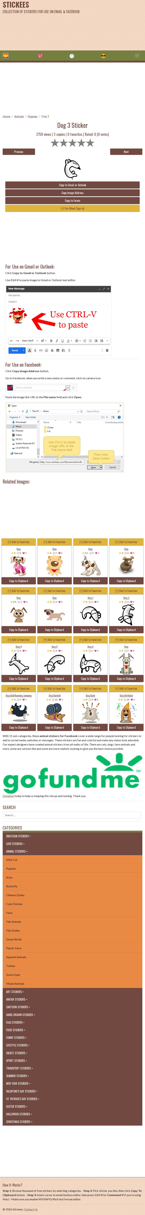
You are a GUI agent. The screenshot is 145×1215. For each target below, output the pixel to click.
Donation (8, 796)
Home (6, 116)
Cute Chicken (14, 904)
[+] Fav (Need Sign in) (72, 208)
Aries (9, 877)
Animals (19, 116)
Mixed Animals (15, 983)
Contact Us (31, 1209)
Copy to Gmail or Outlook (72, 185)
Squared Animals (16, 957)
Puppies (32, 116)
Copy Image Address (73, 193)
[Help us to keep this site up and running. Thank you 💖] (72, 772)
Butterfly (11, 886)
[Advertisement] (98, 25)
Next (126, 152)
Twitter (10, 966)
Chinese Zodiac (15, 895)
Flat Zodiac (13, 930)
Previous (18, 152)
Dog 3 (45, 116)
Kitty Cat (11, 859)
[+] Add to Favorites (19, 542)
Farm (9, 912)
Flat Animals (13, 921)
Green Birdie (14, 939)
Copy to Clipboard (18, 581)
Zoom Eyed (13, 974)
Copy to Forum (72, 200)
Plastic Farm (13, 948)
